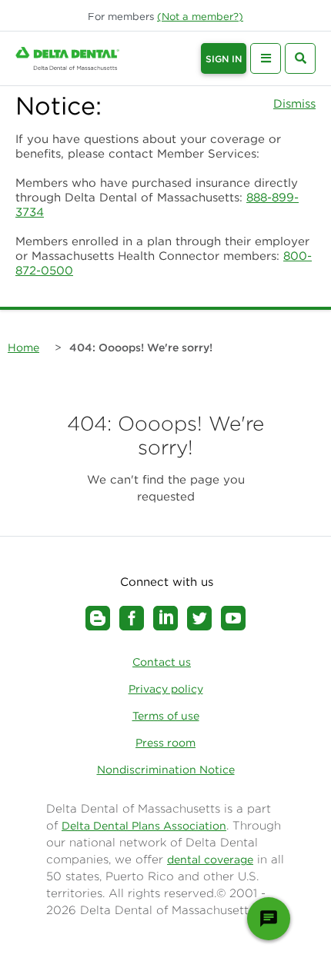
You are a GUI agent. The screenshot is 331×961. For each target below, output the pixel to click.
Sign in (224, 59)
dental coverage (210, 859)
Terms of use (165, 716)
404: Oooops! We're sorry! (140, 347)
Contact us (161, 662)
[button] (200, 16)
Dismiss (294, 103)
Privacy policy (166, 689)
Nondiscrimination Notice (166, 769)
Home (23, 347)
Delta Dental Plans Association (144, 826)
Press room (165, 743)
